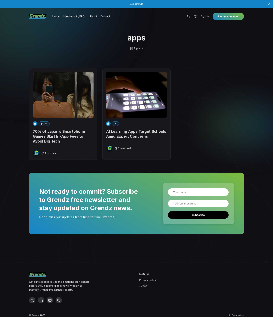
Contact (105, 16)
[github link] (59, 300)
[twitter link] (32, 300)
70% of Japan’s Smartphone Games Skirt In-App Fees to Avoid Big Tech (59, 136)
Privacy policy (147, 280)
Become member (228, 16)
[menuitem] (56, 16)
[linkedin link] (41, 300)
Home (56, 16)
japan (44, 123)
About (93, 16)
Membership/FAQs (74, 16)
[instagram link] (50, 300)
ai (115, 123)
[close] (269, 3)
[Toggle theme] (195, 16)
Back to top (238, 315)
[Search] (188, 16)
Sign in (205, 16)
